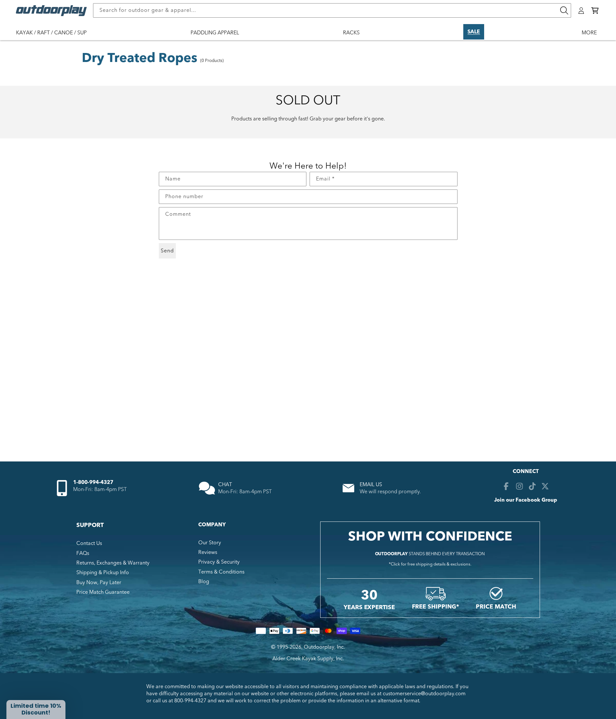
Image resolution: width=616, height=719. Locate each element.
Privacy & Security (219, 562)
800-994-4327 (190, 701)
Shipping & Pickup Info (102, 572)
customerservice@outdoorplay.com (424, 693)
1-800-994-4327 (93, 482)
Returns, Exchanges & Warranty (113, 562)
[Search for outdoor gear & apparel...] (564, 10)
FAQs (82, 553)
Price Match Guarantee (103, 592)
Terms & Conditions (221, 571)
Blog (203, 581)
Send (167, 250)
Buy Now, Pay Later (98, 582)
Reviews (207, 552)
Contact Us (89, 543)
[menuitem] (54, 37)
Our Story (209, 542)
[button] (595, 10)
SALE (473, 31)
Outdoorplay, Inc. (324, 647)
